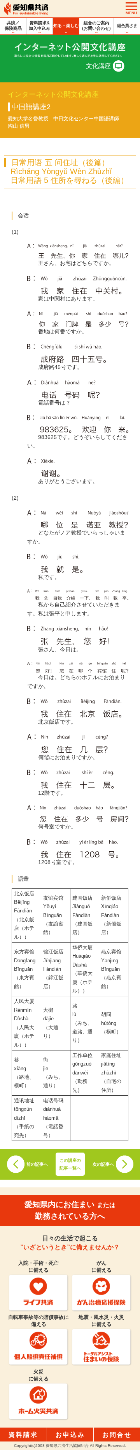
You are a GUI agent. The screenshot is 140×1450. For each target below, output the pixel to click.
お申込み (70, 1434)
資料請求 (23, 1434)
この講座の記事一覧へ (70, 1164)
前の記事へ (37, 1164)
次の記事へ (103, 1164)
